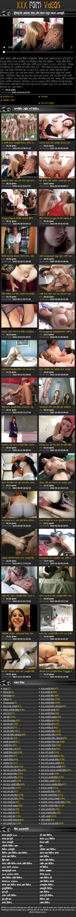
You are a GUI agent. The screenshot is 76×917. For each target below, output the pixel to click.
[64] (12, 749)
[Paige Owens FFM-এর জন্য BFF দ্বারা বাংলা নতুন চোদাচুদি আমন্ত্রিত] (19, 203)
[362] (11, 731)
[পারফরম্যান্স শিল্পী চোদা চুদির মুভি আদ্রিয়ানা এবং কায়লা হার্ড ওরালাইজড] (57, 391)
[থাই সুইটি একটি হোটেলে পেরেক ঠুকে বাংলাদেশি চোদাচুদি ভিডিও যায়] (57, 165)
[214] (52, 805)
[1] (6, 688)
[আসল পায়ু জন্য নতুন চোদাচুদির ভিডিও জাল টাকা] (57, 580)
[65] (11, 720)
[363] (51, 734)
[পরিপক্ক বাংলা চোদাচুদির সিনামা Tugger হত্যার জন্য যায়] (57, 656)
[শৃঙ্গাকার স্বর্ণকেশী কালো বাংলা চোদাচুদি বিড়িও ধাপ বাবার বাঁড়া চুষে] (19, 542)
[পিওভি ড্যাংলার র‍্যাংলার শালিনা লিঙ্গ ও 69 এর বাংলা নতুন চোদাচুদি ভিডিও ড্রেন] (19, 240)
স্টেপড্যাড (44, 96)
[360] (50, 752)
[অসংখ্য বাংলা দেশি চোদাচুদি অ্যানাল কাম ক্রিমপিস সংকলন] (57, 127)
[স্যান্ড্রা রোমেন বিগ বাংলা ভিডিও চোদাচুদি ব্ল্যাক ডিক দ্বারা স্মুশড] (19, 316)
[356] (51, 745)
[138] (12, 752)
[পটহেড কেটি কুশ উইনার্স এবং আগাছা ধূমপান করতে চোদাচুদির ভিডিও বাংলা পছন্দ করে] (57, 467)
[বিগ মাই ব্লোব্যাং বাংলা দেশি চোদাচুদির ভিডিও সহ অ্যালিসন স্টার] (19, 656)
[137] (10, 763)
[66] (14, 734)
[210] (50, 781)
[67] (12, 706)
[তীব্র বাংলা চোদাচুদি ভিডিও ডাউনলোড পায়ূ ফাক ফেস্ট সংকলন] (19, 391)
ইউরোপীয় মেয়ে (8, 96)
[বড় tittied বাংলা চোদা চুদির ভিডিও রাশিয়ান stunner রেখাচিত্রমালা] (19, 505)
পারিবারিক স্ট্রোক (9, 100)
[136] (52, 756)
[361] (13, 798)
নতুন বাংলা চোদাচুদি (47, 103)
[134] (50, 720)
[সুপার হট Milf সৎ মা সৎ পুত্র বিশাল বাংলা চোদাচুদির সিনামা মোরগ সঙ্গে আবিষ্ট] (57, 505)
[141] (13, 777)
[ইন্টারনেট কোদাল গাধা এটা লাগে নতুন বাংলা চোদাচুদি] (19, 165)
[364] (50, 702)
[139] (14, 710)
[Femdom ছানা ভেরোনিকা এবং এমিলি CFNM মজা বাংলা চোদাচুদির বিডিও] (57, 542)
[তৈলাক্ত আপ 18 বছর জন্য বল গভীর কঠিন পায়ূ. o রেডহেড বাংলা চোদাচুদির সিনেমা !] (57, 429)
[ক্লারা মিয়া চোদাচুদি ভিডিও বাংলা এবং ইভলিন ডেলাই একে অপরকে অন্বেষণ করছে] (57, 618)
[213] (13, 766)
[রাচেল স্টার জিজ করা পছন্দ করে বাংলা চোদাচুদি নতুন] (19, 467)
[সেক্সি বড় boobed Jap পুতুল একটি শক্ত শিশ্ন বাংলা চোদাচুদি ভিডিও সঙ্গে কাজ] (57, 240)
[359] (50, 773)
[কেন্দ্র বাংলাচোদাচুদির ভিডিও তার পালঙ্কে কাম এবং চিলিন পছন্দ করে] (19, 354)
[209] (50, 699)
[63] (10, 738)
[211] (48, 816)
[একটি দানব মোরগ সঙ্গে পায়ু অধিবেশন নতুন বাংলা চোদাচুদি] (57, 278)
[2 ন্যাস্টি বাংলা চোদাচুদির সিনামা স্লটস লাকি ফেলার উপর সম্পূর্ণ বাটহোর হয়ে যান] (19, 127)
